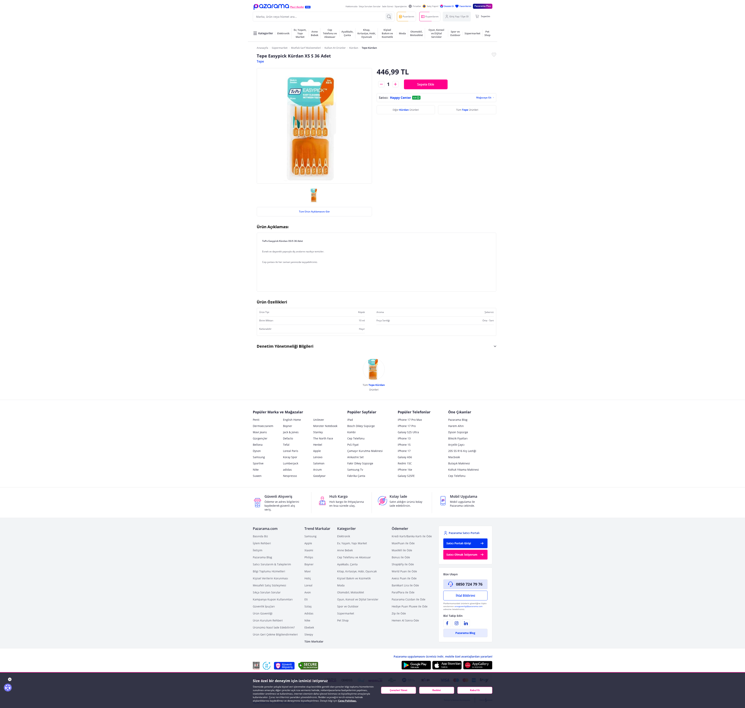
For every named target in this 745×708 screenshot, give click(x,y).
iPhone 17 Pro (407, 426)
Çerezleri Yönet (398, 690)
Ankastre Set (355, 457)
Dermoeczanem (263, 426)
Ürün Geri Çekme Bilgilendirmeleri (275, 634)
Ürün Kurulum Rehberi (268, 620)
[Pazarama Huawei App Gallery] (477, 665)
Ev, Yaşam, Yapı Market (352, 543)
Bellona (258, 444)
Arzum (317, 469)
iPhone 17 (404, 451)
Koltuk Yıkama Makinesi (463, 469)
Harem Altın (456, 426)
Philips (308, 557)
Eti (306, 599)
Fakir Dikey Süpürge (360, 463)
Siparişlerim (401, 6)
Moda (341, 585)
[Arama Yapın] (388, 16)
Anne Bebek (345, 550)
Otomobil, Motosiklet (350, 592)
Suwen (257, 476)
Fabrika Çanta (356, 476)
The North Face (323, 438)
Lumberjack (290, 463)
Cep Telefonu (356, 438)
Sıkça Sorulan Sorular (370, 6)
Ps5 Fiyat (353, 444)
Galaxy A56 (405, 457)
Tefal (286, 444)
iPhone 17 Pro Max (410, 420)
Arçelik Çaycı (456, 444)
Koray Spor (290, 457)
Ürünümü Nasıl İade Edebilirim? (274, 627)
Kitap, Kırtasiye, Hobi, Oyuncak (357, 571)
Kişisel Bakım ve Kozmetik (354, 578)
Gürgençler (260, 438)
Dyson (257, 451)
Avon (307, 592)
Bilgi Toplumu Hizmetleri (269, 571)
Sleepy (308, 634)
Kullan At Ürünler (335, 47)
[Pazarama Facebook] (447, 623)
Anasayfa (262, 47)
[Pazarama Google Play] (416, 665)
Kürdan (353, 47)
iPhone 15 (404, 444)
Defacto (288, 438)
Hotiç (307, 578)
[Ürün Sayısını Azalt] (381, 84)
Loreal (308, 585)
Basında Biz (260, 536)
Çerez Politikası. (347, 700)
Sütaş (308, 606)
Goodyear (319, 476)
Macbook (454, 457)
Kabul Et (475, 690)
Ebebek (309, 627)
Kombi (351, 432)
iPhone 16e (405, 469)
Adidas (308, 613)
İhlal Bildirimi (465, 595)
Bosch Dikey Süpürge (361, 426)
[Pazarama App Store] (447, 665)
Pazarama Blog (457, 420)
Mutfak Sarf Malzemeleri (306, 47)
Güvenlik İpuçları (264, 606)
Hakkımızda (351, 6)
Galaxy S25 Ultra (408, 432)
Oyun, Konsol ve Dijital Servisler (357, 599)
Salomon (318, 463)
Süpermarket (279, 47)
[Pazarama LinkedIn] (466, 623)
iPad (350, 420)
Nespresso (290, 476)
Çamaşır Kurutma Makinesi (365, 451)
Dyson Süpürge (458, 432)
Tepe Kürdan (369, 47)
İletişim (257, 550)
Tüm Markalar (313, 641)
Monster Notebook (325, 426)
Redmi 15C (405, 463)
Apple (317, 451)
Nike (256, 469)
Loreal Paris (290, 451)
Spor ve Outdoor (348, 606)
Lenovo (317, 457)
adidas (287, 469)
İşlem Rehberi (262, 543)
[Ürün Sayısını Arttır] (395, 84)
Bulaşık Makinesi (459, 463)
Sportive (258, 463)
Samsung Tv (355, 469)
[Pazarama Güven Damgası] (267, 666)
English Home (292, 420)
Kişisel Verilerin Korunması (270, 578)
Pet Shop (343, 620)
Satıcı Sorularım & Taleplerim (272, 564)
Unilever (318, 420)
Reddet (436, 690)
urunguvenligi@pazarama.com (468, 606)
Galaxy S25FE (406, 476)
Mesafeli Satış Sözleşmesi (269, 585)
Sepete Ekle (425, 84)
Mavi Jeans (260, 432)
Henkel (317, 444)
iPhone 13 (404, 438)
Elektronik (343, 536)
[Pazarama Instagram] (456, 623)
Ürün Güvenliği (262, 613)
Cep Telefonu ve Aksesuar (354, 557)
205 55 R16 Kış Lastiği (462, 451)
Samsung (259, 457)
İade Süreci (387, 6)
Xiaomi (308, 550)
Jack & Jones (291, 432)
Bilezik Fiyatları (458, 438)
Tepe (260, 61)
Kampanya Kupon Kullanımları (273, 599)
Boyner (287, 426)
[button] (271, 7)
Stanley (318, 432)
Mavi (307, 571)
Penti (256, 420)
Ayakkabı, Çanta (347, 564)
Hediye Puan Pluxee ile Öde (410, 606)
